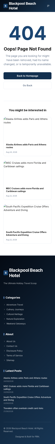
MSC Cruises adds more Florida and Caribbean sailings (26, 387)
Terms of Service (14, 355)
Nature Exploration (15, 319)
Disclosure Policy (14, 350)
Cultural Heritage (14, 314)
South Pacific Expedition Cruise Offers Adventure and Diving (27, 398)
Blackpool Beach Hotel (20, 5)
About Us (10, 341)
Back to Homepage (27, 75)
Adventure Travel (14, 304)
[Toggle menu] (48, 6)
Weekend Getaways (16, 323)
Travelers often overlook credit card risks (23, 408)
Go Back (27, 85)
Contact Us (11, 346)
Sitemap (10, 360)
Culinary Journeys (15, 309)
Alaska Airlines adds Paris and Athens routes (25, 378)
